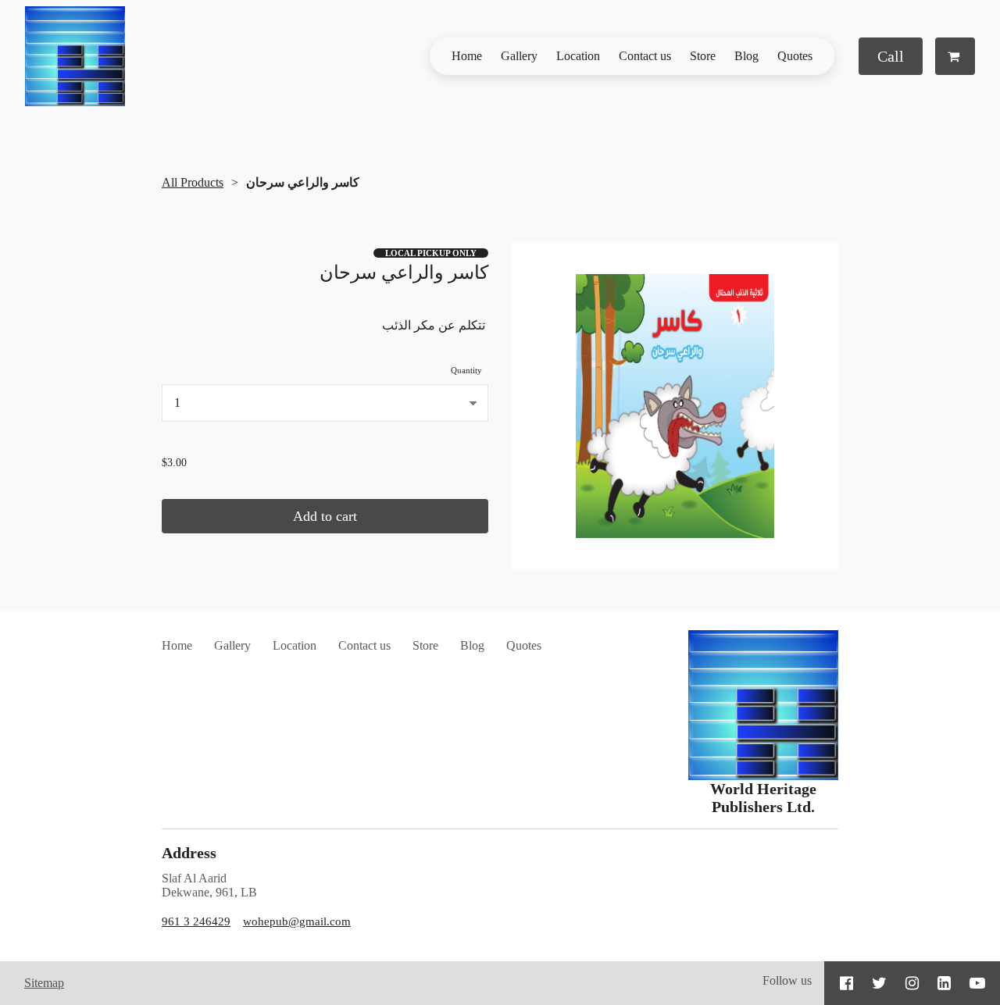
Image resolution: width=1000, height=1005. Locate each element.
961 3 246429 (196, 921)
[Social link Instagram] (912, 983)
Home (467, 55)
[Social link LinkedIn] (944, 983)
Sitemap (44, 982)
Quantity (466, 370)
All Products (192, 182)
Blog (746, 55)
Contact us (645, 55)
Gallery (519, 55)
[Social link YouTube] (977, 983)
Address (189, 852)
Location (578, 55)
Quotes (794, 55)
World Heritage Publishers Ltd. (763, 797)
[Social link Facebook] (846, 983)
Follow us (787, 980)
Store (703, 55)
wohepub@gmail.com (297, 921)
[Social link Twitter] (879, 983)
